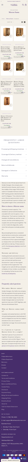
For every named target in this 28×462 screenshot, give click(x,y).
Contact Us (4, 375)
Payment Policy (6, 392)
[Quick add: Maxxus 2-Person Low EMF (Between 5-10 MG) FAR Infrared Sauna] (10, 105)
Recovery (4, 362)
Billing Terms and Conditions (10, 395)
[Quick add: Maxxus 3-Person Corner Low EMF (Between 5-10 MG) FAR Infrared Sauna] (23, 70)
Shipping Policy (6, 398)
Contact (3, 368)
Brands (3, 365)
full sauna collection (14, 246)
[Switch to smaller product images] (24, 22)
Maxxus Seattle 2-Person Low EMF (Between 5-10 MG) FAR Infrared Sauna (6, 49)
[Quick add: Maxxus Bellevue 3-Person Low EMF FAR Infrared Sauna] (23, 35)
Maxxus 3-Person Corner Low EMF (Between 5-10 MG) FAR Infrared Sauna (19, 84)
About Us (4, 404)
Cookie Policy (5, 387)
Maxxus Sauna (7, 44)
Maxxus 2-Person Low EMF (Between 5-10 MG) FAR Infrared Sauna (7, 118)
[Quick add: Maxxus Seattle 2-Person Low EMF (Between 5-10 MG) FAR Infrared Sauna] (10, 35)
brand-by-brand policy (9, 273)
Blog (2, 409)
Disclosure (4, 389)
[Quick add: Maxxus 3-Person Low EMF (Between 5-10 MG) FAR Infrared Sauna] (10, 70)
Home (3, 18)
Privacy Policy (5, 381)
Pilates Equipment (7, 359)
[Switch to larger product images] (22, 22)
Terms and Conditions (8, 378)
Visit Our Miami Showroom (9, 406)
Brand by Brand (6, 401)
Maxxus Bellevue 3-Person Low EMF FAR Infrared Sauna (19, 48)
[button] (23, 458)
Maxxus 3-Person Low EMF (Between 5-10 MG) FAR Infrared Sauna (7, 84)
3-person (11, 346)
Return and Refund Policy (9, 384)
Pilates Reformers (6, 356)
